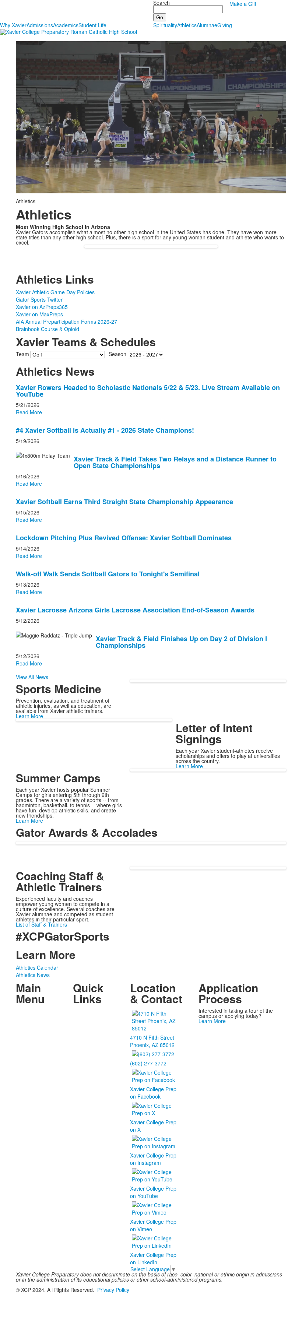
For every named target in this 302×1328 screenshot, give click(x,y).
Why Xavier (13, 25)
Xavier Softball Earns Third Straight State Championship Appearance (124, 501)
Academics (65, 25)
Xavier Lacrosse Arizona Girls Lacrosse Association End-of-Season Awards (135, 610)
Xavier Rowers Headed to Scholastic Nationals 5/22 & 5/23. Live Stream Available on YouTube (148, 391)
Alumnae (207, 25)
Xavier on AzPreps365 (42, 306)
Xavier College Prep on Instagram (153, 1159)
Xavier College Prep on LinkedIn (153, 1258)
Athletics (187, 25)
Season (117, 354)
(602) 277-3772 (148, 1063)
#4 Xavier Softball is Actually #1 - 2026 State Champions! (105, 430)
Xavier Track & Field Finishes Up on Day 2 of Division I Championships (181, 642)
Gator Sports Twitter (39, 299)
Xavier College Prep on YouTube (153, 1192)
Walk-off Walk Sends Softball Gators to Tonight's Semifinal (108, 574)
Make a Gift (242, 3)
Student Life (92, 25)
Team (22, 354)
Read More (29, 412)
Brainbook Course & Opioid (47, 329)
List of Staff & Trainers (41, 924)
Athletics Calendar (37, 967)
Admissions (40, 25)
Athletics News (33, 975)
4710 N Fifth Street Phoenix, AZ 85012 (152, 1041)
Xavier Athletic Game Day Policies (55, 292)
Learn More (29, 716)
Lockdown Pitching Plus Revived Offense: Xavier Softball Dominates (124, 537)
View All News (32, 676)
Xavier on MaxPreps (39, 314)
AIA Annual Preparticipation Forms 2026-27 (66, 321)
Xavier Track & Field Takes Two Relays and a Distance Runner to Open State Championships (175, 462)
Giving (224, 25)
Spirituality (165, 25)
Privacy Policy (113, 1289)
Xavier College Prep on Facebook (153, 1092)
